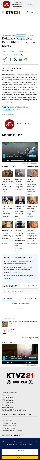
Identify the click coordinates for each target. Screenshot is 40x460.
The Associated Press (10, 51)
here (11, 278)
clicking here (18, 272)
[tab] (8, 298)
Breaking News (7, 421)
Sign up (34, 285)
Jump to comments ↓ (8, 115)
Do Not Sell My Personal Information (14, 410)
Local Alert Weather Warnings (12, 431)
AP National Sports (22, 107)
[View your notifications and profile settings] (36, 298)
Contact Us (5, 395)
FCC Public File (7, 402)
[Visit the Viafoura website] (33, 338)
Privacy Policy (6, 405)
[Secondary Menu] (4, 12)
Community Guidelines (9, 392)
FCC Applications (8, 400)
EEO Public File (7, 397)
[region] (20, 312)
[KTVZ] (14, 12)
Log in (29, 285)
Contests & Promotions (9, 423)
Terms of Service (7, 407)
